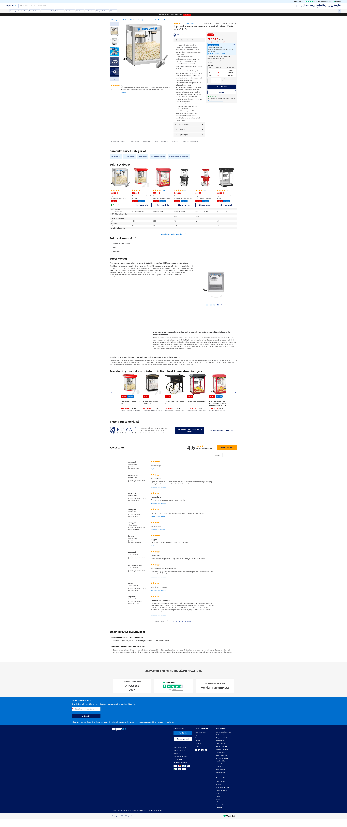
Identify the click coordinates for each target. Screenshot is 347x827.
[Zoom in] (211, 305)
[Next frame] (225, 305)
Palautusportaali (183, 739)
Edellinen (167, 622)
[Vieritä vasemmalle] (109, 14)
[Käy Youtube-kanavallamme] (196, 751)
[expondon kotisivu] (112, 20)
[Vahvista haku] (296, 6)
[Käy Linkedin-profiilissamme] (202, 751)
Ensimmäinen (159, 621)
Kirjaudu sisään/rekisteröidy (216, 53)
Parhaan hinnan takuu (216, 101)
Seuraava (183, 622)
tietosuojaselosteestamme (128, 722)
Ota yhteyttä (183, 733)
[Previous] (114, 24)
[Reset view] (218, 305)
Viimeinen (188, 621)
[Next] (114, 79)
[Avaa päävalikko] (6, 11)
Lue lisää (123, 92)
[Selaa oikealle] (238, 14)
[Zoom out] (214, 305)
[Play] (207, 305)
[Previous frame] (221, 305)
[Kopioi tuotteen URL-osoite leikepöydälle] (235, 23)
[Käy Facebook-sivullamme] (199, 751)
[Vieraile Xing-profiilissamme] (206, 751)
